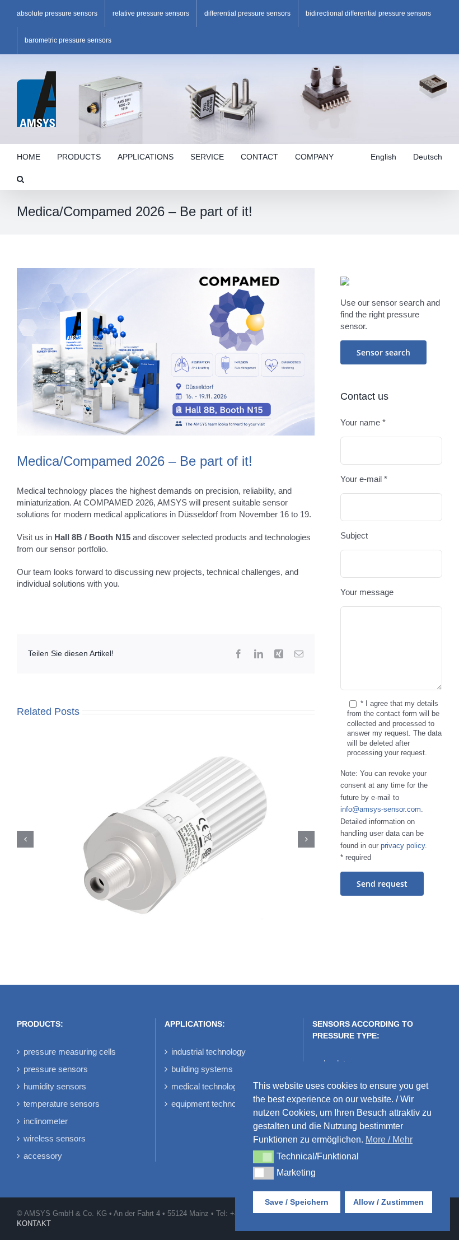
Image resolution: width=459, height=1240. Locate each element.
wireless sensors (55, 1138)
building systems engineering (224, 1069)
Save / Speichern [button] (297, 1201)
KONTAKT (34, 1223)
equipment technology (211, 1103)
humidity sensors (55, 1086)
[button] (20, 178)
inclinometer (46, 1121)
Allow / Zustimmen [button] (388, 1201)
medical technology (206, 1086)
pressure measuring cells (70, 1051)
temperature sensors (62, 1103)
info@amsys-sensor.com (380, 809)
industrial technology (208, 1051)
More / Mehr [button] (389, 1139)
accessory (43, 1156)
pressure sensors (56, 1069)
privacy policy (403, 846)
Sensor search (383, 352)
